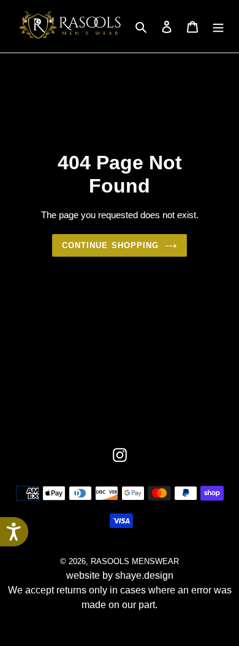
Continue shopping (110, 245)
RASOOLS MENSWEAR (135, 561)
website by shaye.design (119, 575)
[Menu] (218, 26)
